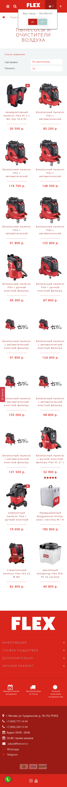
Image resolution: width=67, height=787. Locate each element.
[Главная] (3, 17)
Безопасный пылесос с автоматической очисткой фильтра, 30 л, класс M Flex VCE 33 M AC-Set (50, 348)
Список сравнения (15, 54)
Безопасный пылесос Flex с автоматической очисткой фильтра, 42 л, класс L (16, 233)
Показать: (10, 68)
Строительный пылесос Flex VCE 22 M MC (16, 573)
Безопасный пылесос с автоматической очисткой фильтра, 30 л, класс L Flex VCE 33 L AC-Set (16, 348)
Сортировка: (11, 62)
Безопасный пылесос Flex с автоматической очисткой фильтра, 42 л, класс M (50, 233)
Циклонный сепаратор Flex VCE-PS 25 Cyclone (50, 573)
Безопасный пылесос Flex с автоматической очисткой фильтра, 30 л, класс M (16, 176)
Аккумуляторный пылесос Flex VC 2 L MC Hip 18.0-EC (17, 115)
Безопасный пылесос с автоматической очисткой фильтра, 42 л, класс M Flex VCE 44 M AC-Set (16, 462)
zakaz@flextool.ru (18, 743)
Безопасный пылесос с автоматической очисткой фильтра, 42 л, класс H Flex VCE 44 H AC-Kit (16, 405)
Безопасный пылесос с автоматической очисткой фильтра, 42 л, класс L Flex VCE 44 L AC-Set (50, 405)
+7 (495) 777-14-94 (17, 721)
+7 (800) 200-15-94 (17, 727)
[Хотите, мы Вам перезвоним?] (7, 779)
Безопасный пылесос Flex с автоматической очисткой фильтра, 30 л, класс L (50, 119)
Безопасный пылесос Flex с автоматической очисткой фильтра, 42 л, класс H (50, 176)
